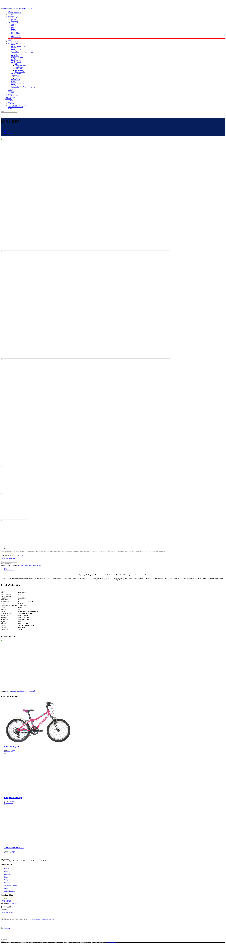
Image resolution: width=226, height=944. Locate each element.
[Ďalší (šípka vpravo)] (3, 941)
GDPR (6, 888)
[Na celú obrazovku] (5, 939)
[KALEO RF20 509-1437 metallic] (85, 249)
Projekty (6, 882)
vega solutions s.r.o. (34, 919)
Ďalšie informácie (9, 570)
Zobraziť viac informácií (7, 912)
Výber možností (8, 751)
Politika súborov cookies (47, 919)
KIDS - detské (37, 565)
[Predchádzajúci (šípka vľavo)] (1, 941)
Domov (6, 130)
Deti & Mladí (8, 133)
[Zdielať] (3, 939)
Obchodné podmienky (10, 885)
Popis (5, 568)
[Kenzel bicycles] (17, 8)
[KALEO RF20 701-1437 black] (85, 357)
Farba (2, 555)
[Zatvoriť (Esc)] (1, 939)
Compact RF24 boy (13, 797)
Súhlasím (108, 942)
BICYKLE (7, 131)
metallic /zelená (16, 691)
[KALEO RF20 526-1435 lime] (85, 465)
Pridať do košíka (5, 563)
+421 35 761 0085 (6, 901)
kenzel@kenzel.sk (13, 903)
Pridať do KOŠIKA (9, 853)
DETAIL (12, 750)
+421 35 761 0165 (6, 900)
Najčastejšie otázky (9, 891)
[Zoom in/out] (6, 939)
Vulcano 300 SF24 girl (14, 847)
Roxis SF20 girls (11, 746)
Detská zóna (7, 874)
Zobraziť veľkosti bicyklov (8, 558)
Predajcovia (7, 880)
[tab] (114, 568)
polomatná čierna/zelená (28, 691)
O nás (6, 877)
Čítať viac (114, 942)
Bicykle (6, 868)
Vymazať (21, 555)
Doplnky (6, 871)
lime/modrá (8, 691)
